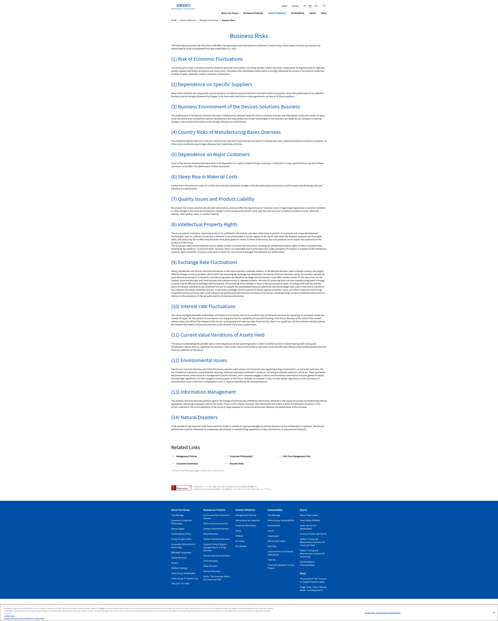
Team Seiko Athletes (310, 520)
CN (316, 5)
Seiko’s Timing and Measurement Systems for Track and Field (312, 542)
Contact (295, 5)
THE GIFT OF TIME (180, 583)
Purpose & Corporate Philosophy (181, 522)
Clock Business (210, 560)
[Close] (494, 612)
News (284, 5)
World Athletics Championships (307, 563)
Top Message (177, 515)
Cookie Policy (9, 616)
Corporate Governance (187, 463)
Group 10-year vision (181, 538)
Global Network (179, 557)
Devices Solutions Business (216, 555)
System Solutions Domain (216, 528)
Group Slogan (177, 528)
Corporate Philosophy (241, 456)
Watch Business (210, 533)
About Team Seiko (309, 515)
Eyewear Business (211, 571)
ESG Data (272, 546)
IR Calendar (241, 546)
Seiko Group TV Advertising (184, 578)
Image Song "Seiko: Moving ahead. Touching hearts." (313, 588)
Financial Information (246, 525)
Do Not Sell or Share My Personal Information (382, 613)
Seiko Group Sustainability (281, 520)
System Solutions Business (216, 538)
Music (324, 13)
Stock (238, 530)
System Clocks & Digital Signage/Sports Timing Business (214, 547)
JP (304, 5)
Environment (274, 525)
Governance (273, 535)
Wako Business (210, 565)
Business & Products (253, 13)
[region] (249, 612)
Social (271, 530)
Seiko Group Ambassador (183, 573)
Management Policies (186, 456)
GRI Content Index (276, 541)
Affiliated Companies (181, 552)
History (174, 562)
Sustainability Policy (181, 533)
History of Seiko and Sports (313, 533)
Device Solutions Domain (215, 523)
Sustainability (297, 13)
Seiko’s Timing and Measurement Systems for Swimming (312, 553)
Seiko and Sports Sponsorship (308, 527)
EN (310, 5)
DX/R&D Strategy (179, 568)
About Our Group (229, 13)
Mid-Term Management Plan (296, 456)
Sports (313, 13)
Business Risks (237, 463)
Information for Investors (248, 520)
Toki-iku (272, 559)
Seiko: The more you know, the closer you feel (216, 578)
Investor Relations (277, 13)
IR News (239, 535)
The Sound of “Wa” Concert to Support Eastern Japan (313, 580)
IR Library (240, 541)
